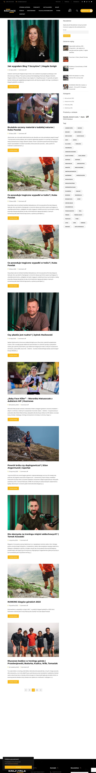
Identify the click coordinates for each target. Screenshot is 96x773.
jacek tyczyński (69, 155)
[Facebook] (85, 2)
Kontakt (22, 14)
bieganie (67, 132)
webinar (83, 222)
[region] (18, 763)
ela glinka (68, 143)
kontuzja (67, 159)
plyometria (68, 191)
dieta (66, 139)
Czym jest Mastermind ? (37, 772)
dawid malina (80, 135)
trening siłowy (78, 214)
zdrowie (67, 226)
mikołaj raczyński (70, 183)
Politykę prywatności (13, 763)
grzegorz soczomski (70, 151)
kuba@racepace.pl (22, 1)
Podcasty (36, 7)
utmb (74, 222)
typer (76, 218)
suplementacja (69, 206)
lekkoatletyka (81, 163)
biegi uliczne (68, 135)
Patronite (58, 1)
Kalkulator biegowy (46, 10)
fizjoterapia (68, 147)
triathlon (67, 218)
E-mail (64, 30)
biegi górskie (78, 132)
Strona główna (24, 7)
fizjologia (78, 143)
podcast (78, 191)
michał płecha (69, 179)
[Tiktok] (87, 2)
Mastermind (31, 10)
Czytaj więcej (13, 86)
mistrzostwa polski (70, 187)
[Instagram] (82, 2)
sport (78, 199)
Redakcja (67, 1)
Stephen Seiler (69, 203)
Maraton (67, 167)
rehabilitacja (68, 199)
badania (80, 128)
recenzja (67, 195)
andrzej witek (69, 128)
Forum (21, 10)
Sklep (57, 7)
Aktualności (47, 7)
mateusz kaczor (80, 175)
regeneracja (78, 195)
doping (75, 139)
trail (80, 210)
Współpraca (76, 1)
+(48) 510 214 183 (10, 1)
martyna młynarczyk (70, 171)
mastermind (68, 175)
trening (67, 214)
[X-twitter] (89, 2)
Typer (58, 10)
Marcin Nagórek (79, 167)
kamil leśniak (81, 155)
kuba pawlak (68, 163)
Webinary (67, 108)
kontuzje (77, 159)
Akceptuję (18, 767)
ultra (66, 222)
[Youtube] (91, 2)
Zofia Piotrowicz (79, 226)
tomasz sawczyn (69, 210)
